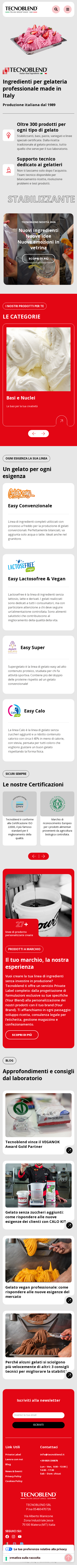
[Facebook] (7, 1536)
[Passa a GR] (21, 1544)
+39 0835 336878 (49, 1460)
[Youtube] (19, 1536)
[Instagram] (13, 1536)
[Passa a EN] (14, 1544)
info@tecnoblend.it (52, 1454)
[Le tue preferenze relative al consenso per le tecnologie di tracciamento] (6, 1558)
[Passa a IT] (7, 1544)
